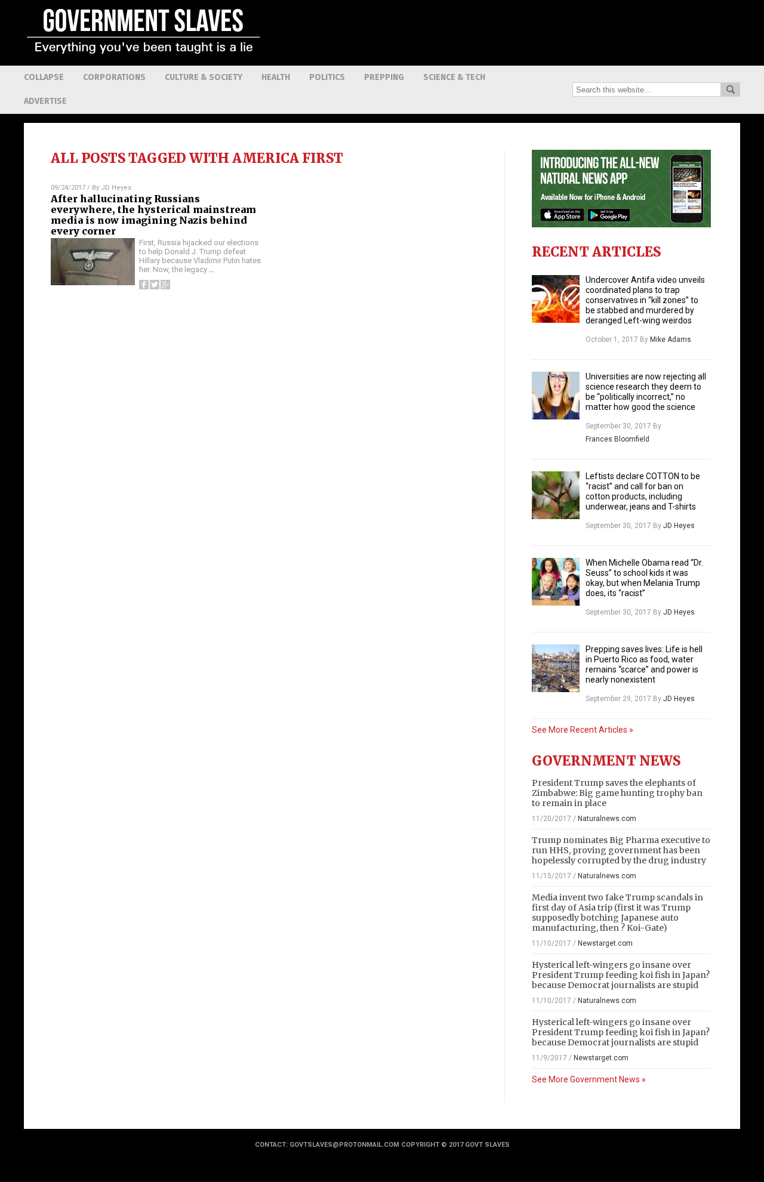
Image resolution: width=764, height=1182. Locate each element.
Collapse (44, 77)
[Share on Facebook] (144, 284)
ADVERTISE (45, 101)
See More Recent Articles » (582, 729)
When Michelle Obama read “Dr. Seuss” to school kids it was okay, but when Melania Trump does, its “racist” (644, 578)
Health (275, 77)
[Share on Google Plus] (165, 284)
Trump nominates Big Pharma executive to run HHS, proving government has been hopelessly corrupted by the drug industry (621, 850)
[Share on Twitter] (154, 284)
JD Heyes (116, 188)
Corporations (114, 77)
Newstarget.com (605, 943)
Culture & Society (203, 77)
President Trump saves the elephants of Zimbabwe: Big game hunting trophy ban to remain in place (617, 792)
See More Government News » (589, 1079)
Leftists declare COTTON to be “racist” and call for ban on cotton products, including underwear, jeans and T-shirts (643, 491)
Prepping (384, 77)
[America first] (143, 56)
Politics (327, 77)
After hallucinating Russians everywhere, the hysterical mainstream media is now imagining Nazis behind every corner (153, 215)
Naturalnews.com (607, 818)
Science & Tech (454, 77)
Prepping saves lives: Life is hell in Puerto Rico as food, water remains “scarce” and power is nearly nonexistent (644, 664)
